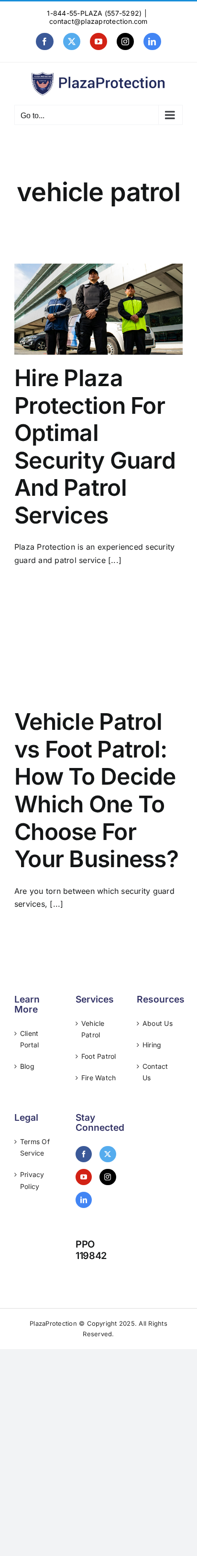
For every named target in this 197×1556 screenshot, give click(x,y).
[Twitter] (107, 1154)
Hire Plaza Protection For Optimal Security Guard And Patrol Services (94, 446)
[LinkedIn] (84, 1200)
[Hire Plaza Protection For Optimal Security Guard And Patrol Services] (98, 309)
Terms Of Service (35, 1147)
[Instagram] (107, 1177)
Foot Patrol (98, 1056)
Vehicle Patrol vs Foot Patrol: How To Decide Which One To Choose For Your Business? (96, 790)
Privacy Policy (32, 1180)
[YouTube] (84, 1177)
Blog (27, 1066)
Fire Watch (98, 1078)
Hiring (151, 1045)
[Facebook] (84, 1154)
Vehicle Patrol (93, 1029)
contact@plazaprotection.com (98, 21)
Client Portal (29, 1039)
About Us (157, 1023)
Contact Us (155, 1072)
